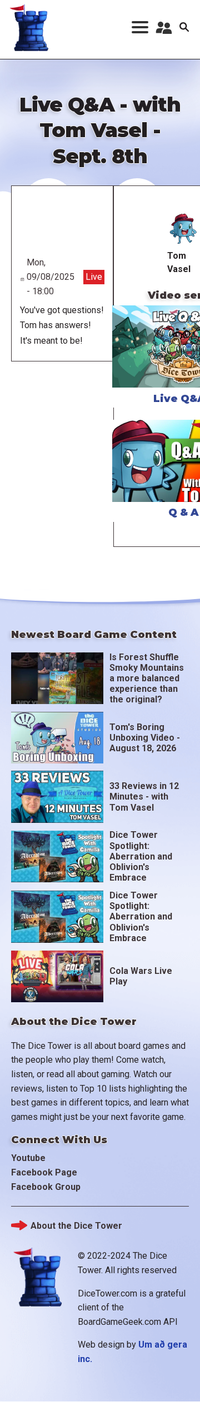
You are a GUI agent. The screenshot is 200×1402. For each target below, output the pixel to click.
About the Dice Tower (76, 1225)
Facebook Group (46, 1187)
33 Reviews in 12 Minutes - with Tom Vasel (144, 796)
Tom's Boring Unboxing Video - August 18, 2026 (144, 737)
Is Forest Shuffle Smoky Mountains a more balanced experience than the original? (146, 678)
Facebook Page (44, 1172)
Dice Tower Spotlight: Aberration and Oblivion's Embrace (140, 856)
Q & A (183, 512)
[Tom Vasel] (183, 229)
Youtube (28, 1158)
